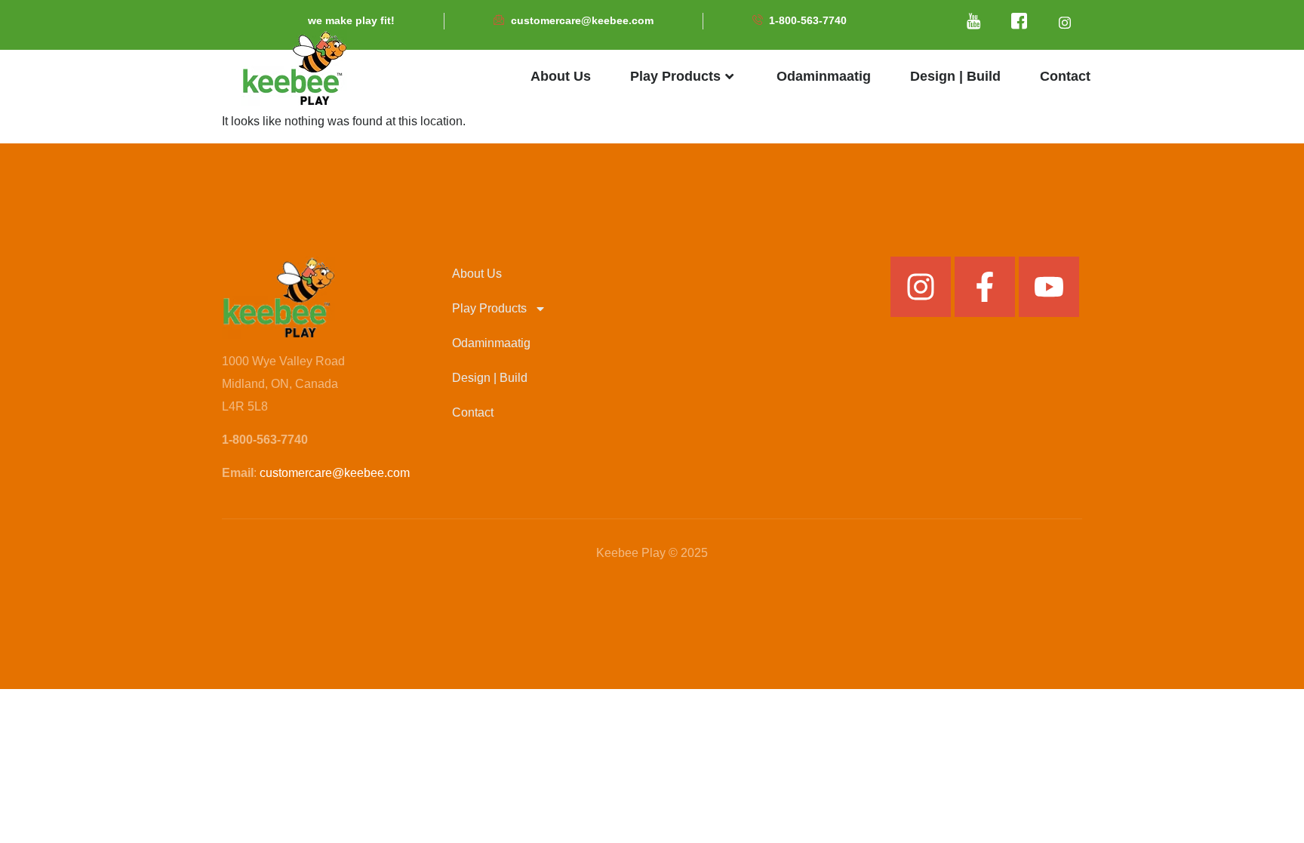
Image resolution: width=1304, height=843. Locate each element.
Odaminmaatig (824, 76)
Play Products (675, 76)
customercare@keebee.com (335, 472)
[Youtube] (1049, 287)
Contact (1065, 76)
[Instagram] (920, 287)
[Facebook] (1019, 22)
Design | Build (955, 76)
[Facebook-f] (985, 287)
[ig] (1064, 22)
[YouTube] (974, 22)
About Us (561, 76)
